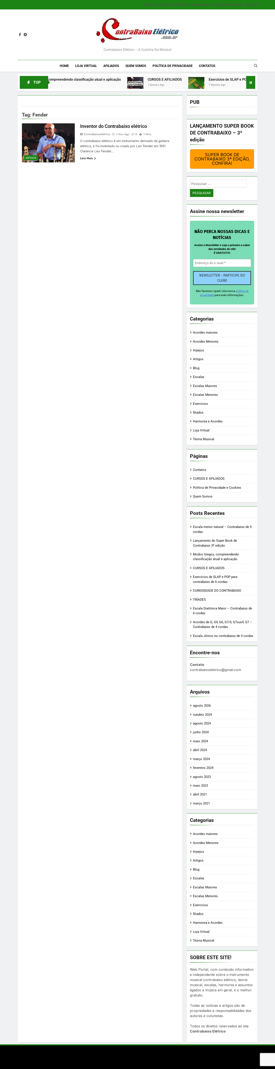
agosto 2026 (202, 706)
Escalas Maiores (205, 386)
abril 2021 (200, 794)
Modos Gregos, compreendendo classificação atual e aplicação (51, 79)
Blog (196, 368)
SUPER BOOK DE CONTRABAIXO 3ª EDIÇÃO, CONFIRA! (222, 159)
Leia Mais (86, 158)
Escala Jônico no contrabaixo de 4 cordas (223, 636)
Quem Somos (200, 4)
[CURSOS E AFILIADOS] (114, 85)
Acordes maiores (205, 332)
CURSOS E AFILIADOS (144, 79)
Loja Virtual (163, 4)
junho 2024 (201, 732)
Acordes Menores (205, 341)
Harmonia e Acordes (208, 421)
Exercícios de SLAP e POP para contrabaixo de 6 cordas (231, 79)
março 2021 (201, 803)
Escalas (198, 377)
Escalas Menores (205, 395)
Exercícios (200, 404)
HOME (149, 4)
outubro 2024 (202, 715)
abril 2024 (200, 750)
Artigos (31, 158)
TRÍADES (199, 600)
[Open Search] (255, 65)
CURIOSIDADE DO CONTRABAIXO (217, 591)
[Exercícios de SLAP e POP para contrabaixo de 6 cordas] (175, 85)
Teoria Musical (203, 439)
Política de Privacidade (227, 4)
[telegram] (25, 34)
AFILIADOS (181, 4)
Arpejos (198, 350)
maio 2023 (200, 786)
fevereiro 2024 (203, 768)
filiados (198, 412)
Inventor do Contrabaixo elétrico (113, 126)
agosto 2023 (202, 777)
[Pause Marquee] (250, 82)
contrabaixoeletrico (97, 134)
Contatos (251, 4)
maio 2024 (200, 741)
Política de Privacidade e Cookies (217, 488)
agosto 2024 (202, 723)
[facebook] (20, 34)
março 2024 (201, 759)
